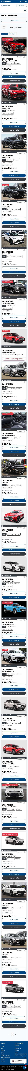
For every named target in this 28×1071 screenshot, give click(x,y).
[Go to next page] (19, 1034)
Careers (17, 1050)
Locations (24, 1)
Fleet (16, 1052)
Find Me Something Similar (14, 359)
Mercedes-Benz (5, 1057)
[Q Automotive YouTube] (6, 1)
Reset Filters (5, 34)
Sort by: (12, 27)
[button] (25, 10)
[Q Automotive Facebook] (2, 1)
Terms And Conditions (21, 1054)
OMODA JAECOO (5, 1055)
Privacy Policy (19, 1056)
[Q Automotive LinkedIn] (8, 1)
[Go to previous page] (9, 1034)
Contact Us (18, 1048)
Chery (2, 1052)
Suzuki (3, 1050)
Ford (2, 1046)
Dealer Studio (10, 1069)
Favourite (19, 56)
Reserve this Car (14, 81)
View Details (14, 73)
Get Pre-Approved (14, 77)
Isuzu (2, 1054)
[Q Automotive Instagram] (4, 1)
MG (2, 1048)
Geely (2, 1059)
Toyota (3, 1061)
